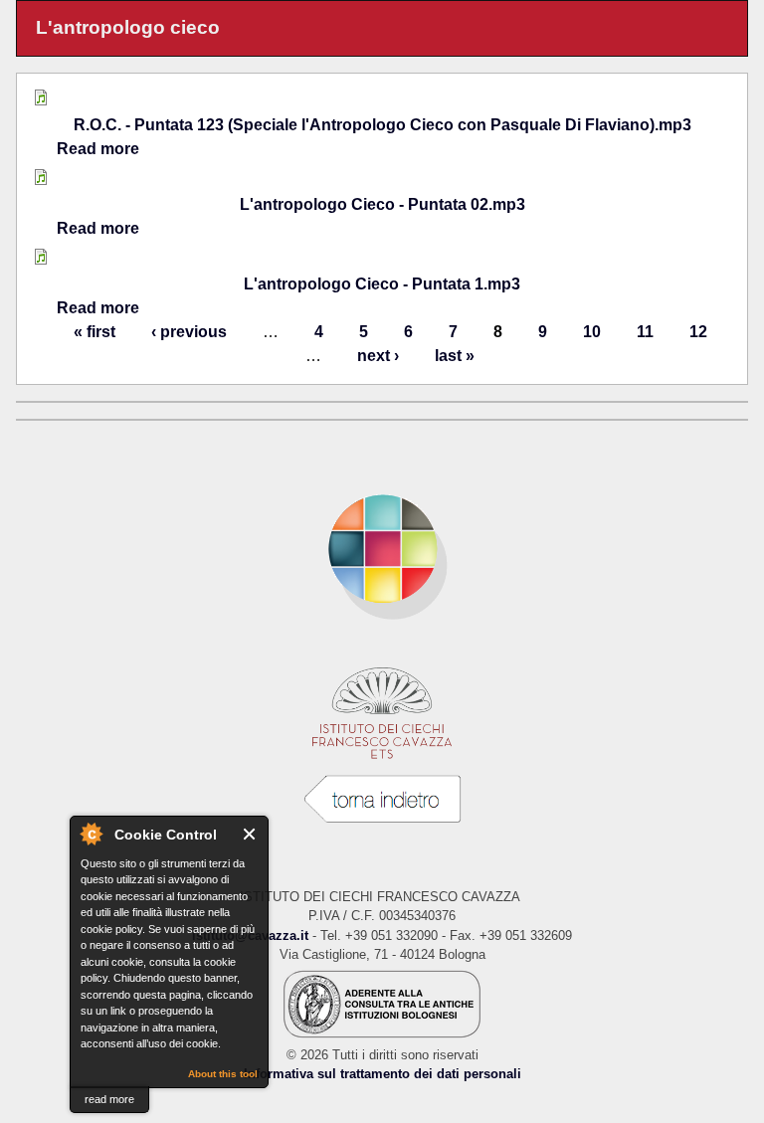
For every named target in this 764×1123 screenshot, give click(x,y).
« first (94, 331)
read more (109, 1099)
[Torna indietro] (382, 800)
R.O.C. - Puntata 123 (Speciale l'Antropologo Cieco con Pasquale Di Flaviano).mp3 (382, 124)
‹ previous (189, 331)
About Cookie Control (90, 833)
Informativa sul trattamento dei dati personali (382, 1073)
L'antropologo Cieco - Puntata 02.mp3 (382, 204)
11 (645, 331)
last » (455, 355)
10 (592, 331)
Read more (98, 148)
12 (698, 331)
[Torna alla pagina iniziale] (382, 549)
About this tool (223, 1073)
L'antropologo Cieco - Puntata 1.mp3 (382, 284)
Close (250, 834)
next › (378, 355)
